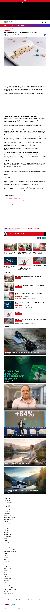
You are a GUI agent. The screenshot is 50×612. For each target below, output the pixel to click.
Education (6, 525)
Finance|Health (7, 534)
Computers (6, 513)
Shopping (6, 582)
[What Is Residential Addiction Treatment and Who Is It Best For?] (25, 247)
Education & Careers (8, 527)
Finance (5, 532)
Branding (6, 508)
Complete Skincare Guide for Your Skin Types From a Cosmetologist (39, 267)
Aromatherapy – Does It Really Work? (15, 204)
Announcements (7, 500)
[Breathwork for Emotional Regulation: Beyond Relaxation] (10, 247)
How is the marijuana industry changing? (16, 200)
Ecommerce (6, 523)
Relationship (6, 580)
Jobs (5, 555)
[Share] (45, 35)
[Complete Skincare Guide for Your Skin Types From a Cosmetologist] (39, 260)
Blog (9, 599)
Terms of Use (42, 599)
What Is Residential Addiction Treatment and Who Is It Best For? (24, 253)
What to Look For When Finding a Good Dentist (17, 202)
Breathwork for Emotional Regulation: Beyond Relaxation (9, 253)
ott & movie (6, 568)
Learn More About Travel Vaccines (14, 198)
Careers (5, 511)
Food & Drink (6, 536)
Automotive (6, 504)
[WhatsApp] (45, 238)
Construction (6, 515)
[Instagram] (9, 604)
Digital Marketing (7, 519)
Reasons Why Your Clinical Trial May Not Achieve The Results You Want (9, 268)
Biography (6, 506)
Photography (6, 576)
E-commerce (7, 521)
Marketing (6, 561)
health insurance (20, 155)
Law (4, 557)
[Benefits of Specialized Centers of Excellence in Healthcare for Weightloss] (39, 247)
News (5, 567)
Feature (5, 530)
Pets (5, 574)
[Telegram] (43, 238)
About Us (6, 599)
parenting (6, 570)
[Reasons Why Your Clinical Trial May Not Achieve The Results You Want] (10, 261)
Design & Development (9, 517)
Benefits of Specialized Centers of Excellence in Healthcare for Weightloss (39, 253)
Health (5, 542)
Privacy (37, 599)
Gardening (6, 540)
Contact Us (18, 599)
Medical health (8, 230)
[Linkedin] (11, 604)
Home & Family (7, 547)
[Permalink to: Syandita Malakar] (5, 35)
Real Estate (6, 578)
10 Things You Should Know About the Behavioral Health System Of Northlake (24, 268)
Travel (5, 591)
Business (5, 509)
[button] (43, 22)
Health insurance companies (14, 228)
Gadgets (5, 538)
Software (6, 584)
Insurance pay (37, 228)
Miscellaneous (7, 249)
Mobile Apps (6, 565)
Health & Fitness (7, 30)
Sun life (15, 230)
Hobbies (5, 546)
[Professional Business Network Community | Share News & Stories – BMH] (9, 22)
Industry (5, 553)
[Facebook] (38, 238)
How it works (24, 599)
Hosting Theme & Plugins (9, 551)
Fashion (5, 528)
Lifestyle (5, 559)
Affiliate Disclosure (31, 599)
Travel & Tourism (7, 593)
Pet (4, 572)
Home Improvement (8, 549)
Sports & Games (7, 587)
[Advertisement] (25, 75)
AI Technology (7, 498)
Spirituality (6, 586)
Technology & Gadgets (9, 589)
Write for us (13, 599)
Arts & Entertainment (8, 502)
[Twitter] (40, 238)
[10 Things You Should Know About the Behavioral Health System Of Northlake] (25, 261)
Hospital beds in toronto (27, 228)
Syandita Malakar (10, 34)
